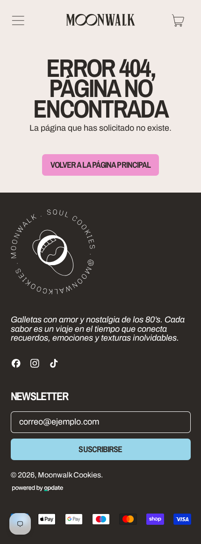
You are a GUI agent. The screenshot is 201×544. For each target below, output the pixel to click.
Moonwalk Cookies (69, 475)
